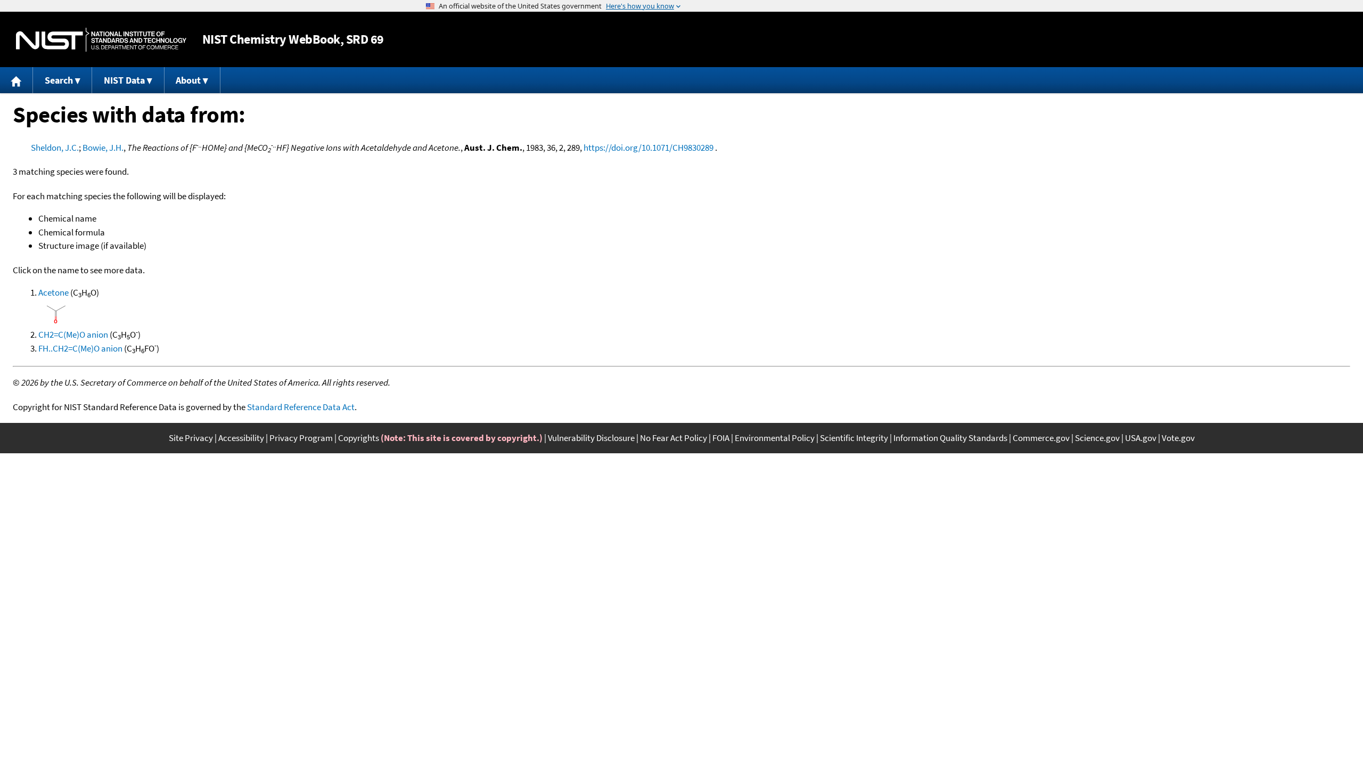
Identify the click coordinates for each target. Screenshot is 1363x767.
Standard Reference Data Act (301, 407)
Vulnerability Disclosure (591, 438)
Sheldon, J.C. (55, 147)
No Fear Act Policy (673, 438)
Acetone (53, 292)
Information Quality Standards (950, 438)
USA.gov (1140, 438)
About (188, 80)
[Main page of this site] (16, 80)
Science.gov (1097, 438)
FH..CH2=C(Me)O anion (80, 348)
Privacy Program (301, 438)
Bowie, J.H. (103, 147)
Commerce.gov (1041, 438)
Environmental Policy (775, 438)
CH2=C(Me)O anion (73, 334)
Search (59, 80)
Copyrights (358, 438)
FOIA (720, 438)
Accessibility (241, 438)
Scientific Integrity (854, 438)
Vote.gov (1178, 438)
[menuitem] (16, 80)
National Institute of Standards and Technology (101, 40)
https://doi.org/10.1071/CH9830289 (648, 147)
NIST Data (124, 80)
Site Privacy (191, 438)
